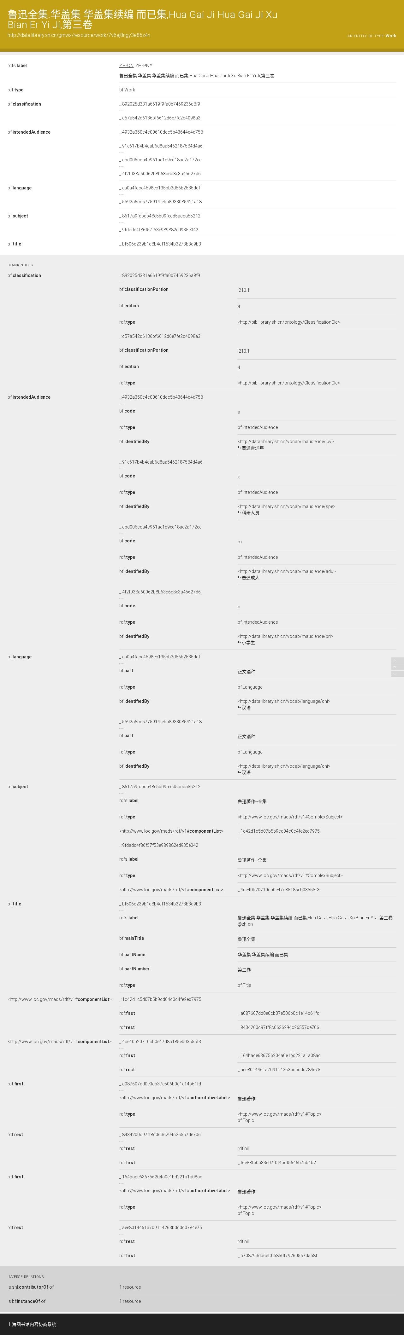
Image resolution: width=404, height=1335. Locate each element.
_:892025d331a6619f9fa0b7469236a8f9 (159, 104)
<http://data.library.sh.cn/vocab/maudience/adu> (287, 574)
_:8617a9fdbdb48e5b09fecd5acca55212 (159, 215)
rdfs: (17, 65)
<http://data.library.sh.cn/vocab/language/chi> (284, 704)
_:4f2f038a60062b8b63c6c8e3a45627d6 (160, 173)
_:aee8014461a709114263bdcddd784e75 (279, 1069)
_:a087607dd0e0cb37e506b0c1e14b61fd (278, 1013)
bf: (24, 104)
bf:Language (250, 687)
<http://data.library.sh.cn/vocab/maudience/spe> (287, 509)
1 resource (130, 1287)
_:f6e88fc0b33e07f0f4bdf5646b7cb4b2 (277, 1162)
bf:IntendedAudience (258, 427)
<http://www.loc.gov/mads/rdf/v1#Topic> (280, 1114)
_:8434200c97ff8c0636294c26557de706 (278, 1027)
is (31, 1287)
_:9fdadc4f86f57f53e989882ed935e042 (158, 229)
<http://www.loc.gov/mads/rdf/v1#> (171, 831)
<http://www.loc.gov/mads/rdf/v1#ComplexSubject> (290, 816)
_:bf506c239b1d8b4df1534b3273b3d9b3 (160, 243)
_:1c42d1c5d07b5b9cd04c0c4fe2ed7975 (279, 831)
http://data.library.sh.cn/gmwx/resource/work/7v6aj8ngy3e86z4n (79, 35)
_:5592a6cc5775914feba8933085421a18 (160, 201)
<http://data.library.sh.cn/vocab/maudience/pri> (285, 639)
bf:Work (127, 89)
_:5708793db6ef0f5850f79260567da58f (277, 1255)
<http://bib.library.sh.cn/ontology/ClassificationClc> (289, 322)
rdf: (15, 89)
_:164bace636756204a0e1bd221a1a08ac (279, 1055)
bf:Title (244, 985)
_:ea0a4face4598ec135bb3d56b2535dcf (159, 187)
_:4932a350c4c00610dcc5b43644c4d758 (161, 132)
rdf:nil (243, 1148)
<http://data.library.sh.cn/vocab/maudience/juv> (286, 444)
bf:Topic (246, 1120)
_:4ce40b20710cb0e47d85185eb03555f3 (278, 889)
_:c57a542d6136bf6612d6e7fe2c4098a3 (159, 117)
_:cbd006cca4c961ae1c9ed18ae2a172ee (160, 159)
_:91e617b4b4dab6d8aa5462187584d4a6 (161, 145)
